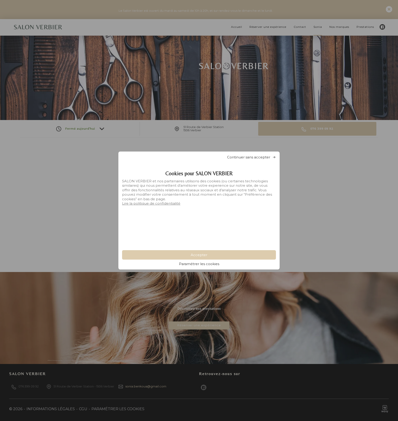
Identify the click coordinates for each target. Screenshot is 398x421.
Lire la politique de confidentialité (151, 203)
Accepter (199, 255)
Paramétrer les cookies (199, 264)
